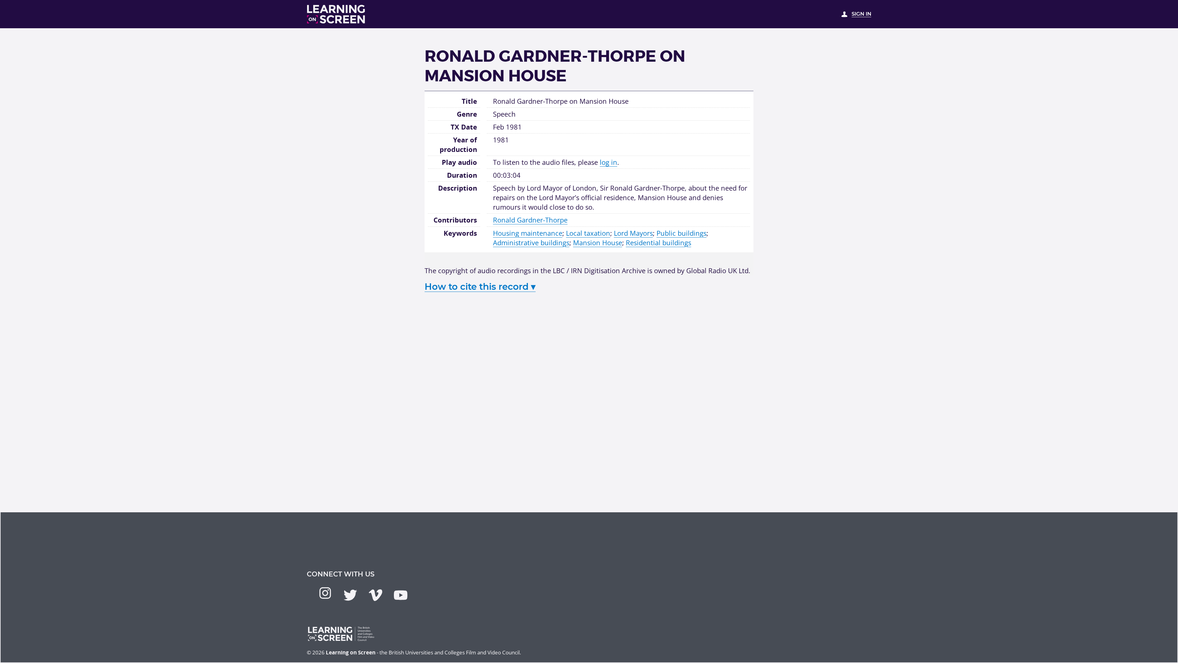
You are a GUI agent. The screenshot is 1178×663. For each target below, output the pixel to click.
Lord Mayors (633, 233)
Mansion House (597, 242)
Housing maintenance (527, 233)
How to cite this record (480, 286)
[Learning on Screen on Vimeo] (375, 595)
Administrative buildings (531, 242)
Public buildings (681, 233)
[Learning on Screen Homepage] (336, 14)
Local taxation (588, 233)
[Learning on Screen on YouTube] (400, 595)
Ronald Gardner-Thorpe (530, 219)
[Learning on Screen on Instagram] (325, 593)
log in (608, 162)
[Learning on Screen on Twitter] (350, 595)
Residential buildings (658, 242)
